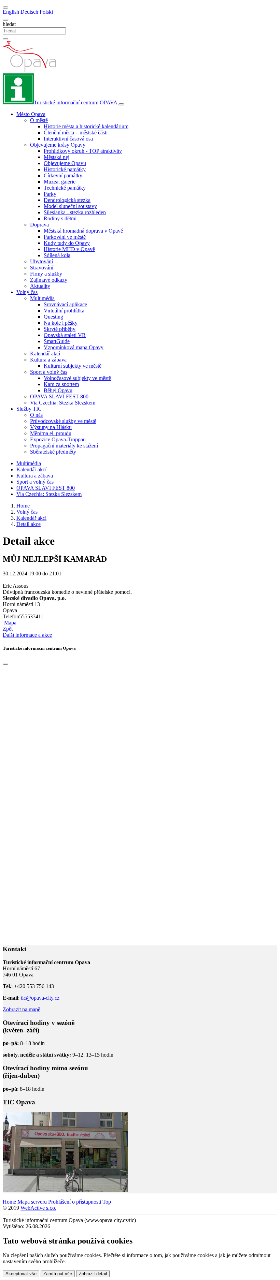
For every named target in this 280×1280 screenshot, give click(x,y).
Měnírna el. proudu (50, 433)
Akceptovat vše (21, 1273)
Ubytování (41, 261)
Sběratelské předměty (53, 452)
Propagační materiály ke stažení (64, 445)
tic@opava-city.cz (40, 998)
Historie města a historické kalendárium (86, 126)
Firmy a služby (46, 274)
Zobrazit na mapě (21, 1009)
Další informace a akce (27, 635)
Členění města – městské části (76, 132)
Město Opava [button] (30, 114)
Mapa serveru (32, 1202)
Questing (53, 317)
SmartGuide (57, 341)
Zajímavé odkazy (48, 280)
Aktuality (40, 286)
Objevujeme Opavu (65, 163)
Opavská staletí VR (65, 335)
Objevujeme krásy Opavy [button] (57, 145)
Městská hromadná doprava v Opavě (83, 231)
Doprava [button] (39, 224)
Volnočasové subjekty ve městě (77, 378)
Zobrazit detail (93, 1273)
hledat (9, 24)
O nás (36, 415)
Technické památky (65, 188)
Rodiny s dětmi (60, 218)
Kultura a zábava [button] (48, 360)
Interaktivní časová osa (68, 139)
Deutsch (29, 12)
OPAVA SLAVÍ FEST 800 (59, 396)
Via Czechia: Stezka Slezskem (62, 403)
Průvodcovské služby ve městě (63, 421)
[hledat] (5, 20)
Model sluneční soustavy (70, 206)
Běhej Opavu (58, 390)
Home (9, 1202)
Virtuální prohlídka (64, 310)
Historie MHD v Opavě (69, 249)
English (11, 12)
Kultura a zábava (34, 476)
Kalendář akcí (45, 353)
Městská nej (56, 157)
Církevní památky (63, 175)
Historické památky (65, 169)
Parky (50, 194)
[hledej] (5, 39)
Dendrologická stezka (67, 200)
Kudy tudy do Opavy (67, 243)
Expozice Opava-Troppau (58, 439)
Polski (46, 12)
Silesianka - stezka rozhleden (75, 212)
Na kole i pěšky (61, 323)
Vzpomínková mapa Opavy (73, 347)
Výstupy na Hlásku (51, 427)
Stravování (41, 267)
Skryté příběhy (59, 329)
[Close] (5, 664)
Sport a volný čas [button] (48, 372)
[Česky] (5, 7)
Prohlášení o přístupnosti (74, 1202)
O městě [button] (39, 120)
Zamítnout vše (57, 1273)
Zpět (8, 629)
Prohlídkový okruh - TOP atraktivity (83, 151)
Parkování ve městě (65, 237)
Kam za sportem (61, 384)
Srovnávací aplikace (65, 304)
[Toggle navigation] (121, 104)
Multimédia (28, 463)
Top (106, 1202)
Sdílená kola (57, 255)
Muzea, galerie (59, 182)
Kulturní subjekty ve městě (72, 366)
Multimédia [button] (42, 298)
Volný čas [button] (27, 292)
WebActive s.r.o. (38, 1208)
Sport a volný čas (35, 482)
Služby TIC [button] (29, 409)
